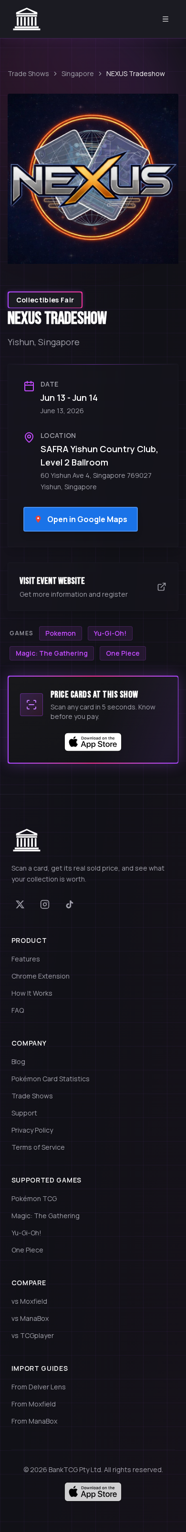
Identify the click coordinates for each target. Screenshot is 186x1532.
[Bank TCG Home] (26, 19)
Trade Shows (28, 73)
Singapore (78, 73)
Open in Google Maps (87, 519)
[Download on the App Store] (93, 1491)
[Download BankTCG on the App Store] (93, 742)
